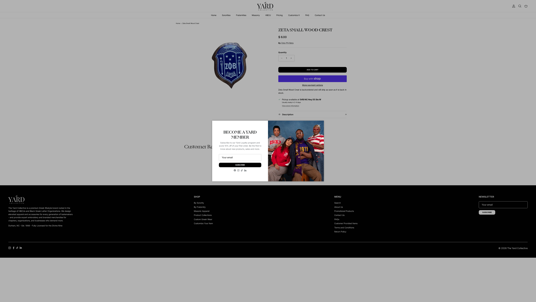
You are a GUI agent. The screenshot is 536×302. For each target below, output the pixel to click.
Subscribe (240, 165)
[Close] (319, 125)
